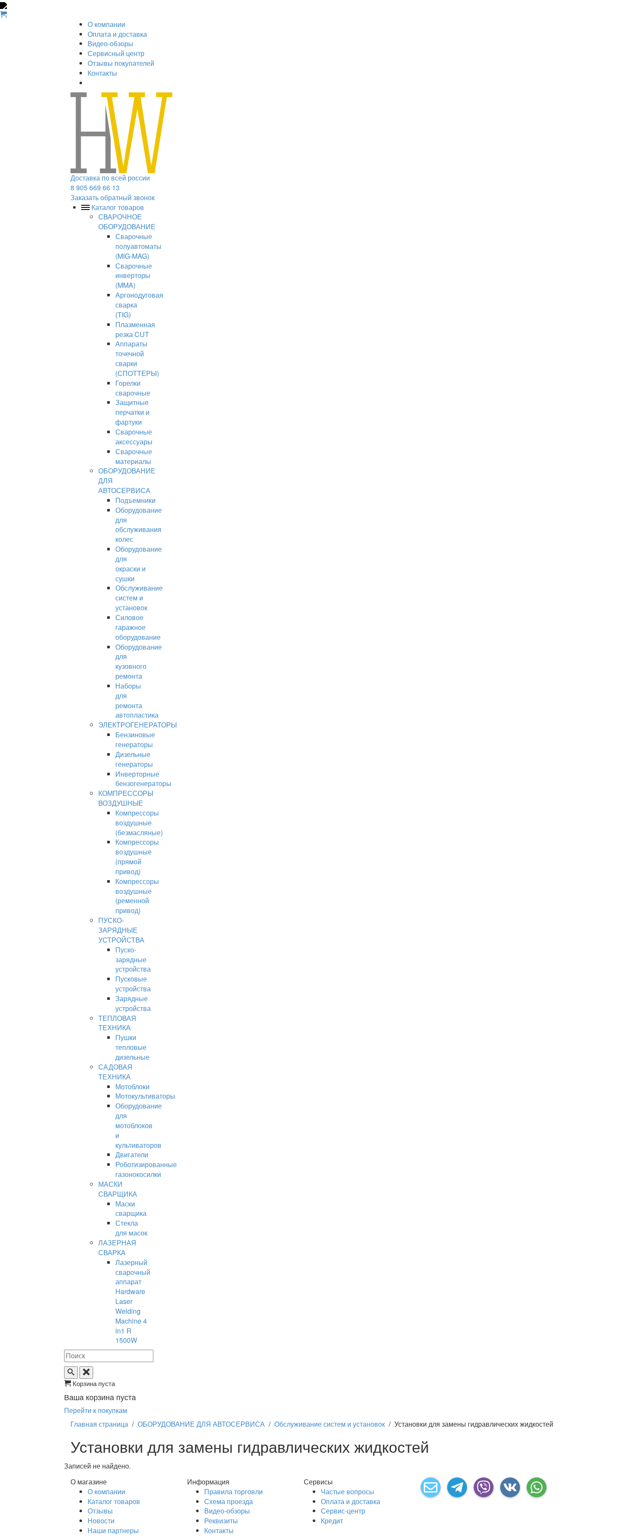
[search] (71, 1372)
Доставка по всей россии (110, 178)
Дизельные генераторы (134, 759)
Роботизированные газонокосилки (146, 1169)
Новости (101, 1520)
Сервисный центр (116, 53)
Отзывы (100, 1511)
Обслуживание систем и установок (139, 597)
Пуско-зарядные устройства (133, 959)
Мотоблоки (132, 1086)
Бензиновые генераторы (135, 739)
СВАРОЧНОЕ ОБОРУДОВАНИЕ (127, 221)
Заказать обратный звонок (112, 197)
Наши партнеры (113, 1530)
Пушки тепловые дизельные (132, 1047)
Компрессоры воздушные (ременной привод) (137, 896)
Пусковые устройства (133, 983)
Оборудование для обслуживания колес (138, 524)
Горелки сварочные (132, 388)
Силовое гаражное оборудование (138, 627)
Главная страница (99, 1424)
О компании (106, 24)
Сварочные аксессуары (134, 436)
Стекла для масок (131, 1228)
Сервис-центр (343, 1511)
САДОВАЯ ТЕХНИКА (115, 1072)
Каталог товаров (114, 1501)
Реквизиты (221, 1520)
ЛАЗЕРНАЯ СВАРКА (117, 1247)
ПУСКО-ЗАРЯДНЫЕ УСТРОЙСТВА (121, 930)
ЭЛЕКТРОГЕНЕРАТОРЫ (137, 725)
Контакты (102, 73)
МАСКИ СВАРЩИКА (117, 1189)
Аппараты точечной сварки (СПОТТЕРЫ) (137, 358)
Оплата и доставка (117, 34)
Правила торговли (233, 1491)
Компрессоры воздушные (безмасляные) (139, 822)
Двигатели (131, 1154)
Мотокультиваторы (145, 1096)
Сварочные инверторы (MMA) (133, 275)
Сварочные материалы (133, 456)
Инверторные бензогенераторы (143, 779)
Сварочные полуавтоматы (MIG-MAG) (138, 246)
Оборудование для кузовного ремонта (138, 661)
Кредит (332, 1520)
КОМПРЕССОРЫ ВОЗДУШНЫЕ (125, 798)
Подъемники (135, 500)
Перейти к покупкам (95, 1410)
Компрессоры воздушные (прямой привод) (137, 856)
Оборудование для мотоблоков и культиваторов (138, 1125)
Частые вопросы (347, 1491)
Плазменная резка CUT (135, 329)
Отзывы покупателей (121, 63)
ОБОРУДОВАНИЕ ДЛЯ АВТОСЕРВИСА (201, 1424)
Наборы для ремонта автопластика (136, 700)
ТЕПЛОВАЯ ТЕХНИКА (117, 1023)
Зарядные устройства (133, 1003)
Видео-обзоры (110, 43)
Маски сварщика (131, 1208)
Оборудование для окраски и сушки (138, 563)
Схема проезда (228, 1501)
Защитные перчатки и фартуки (132, 412)
